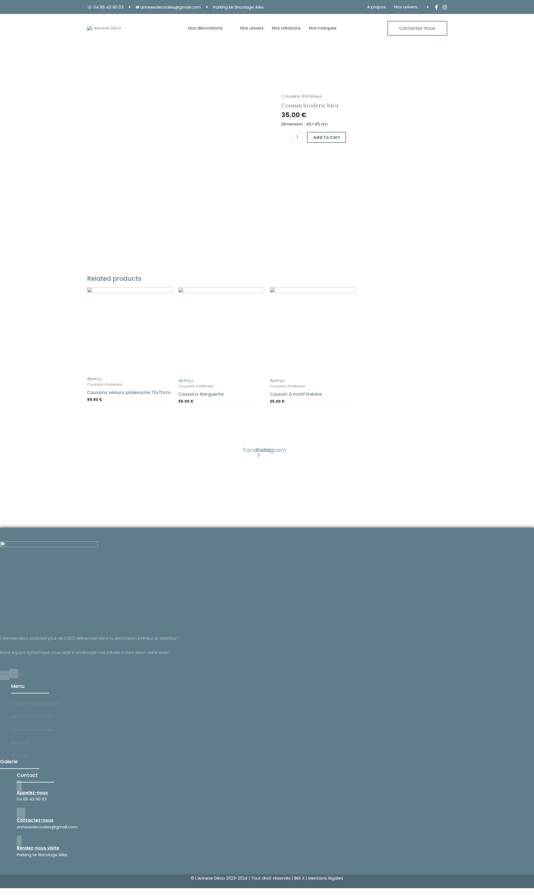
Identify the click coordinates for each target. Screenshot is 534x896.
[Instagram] (444, 7)
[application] (224, 28)
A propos (20, 742)
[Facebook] (436, 7)
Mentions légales (325, 878)
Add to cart (326, 137)
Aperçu (94, 378)
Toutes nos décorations (35, 704)
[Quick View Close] (1, 892)
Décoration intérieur (31, 717)
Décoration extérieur (32, 729)
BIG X (299, 878)
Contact (19, 755)
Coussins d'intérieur (301, 96)
